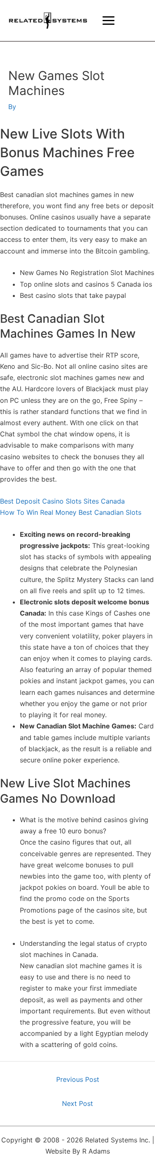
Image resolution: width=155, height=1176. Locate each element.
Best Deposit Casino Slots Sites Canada (62, 501)
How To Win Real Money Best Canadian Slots (70, 512)
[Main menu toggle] (108, 20)
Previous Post (77, 1079)
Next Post (77, 1103)
